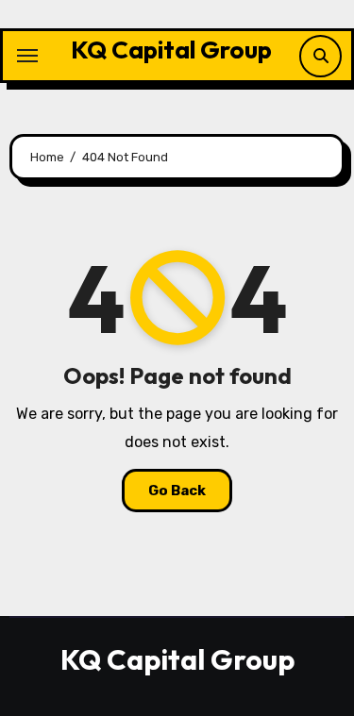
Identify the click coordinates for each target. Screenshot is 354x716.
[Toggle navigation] (27, 55)
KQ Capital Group (171, 49)
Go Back (177, 490)
